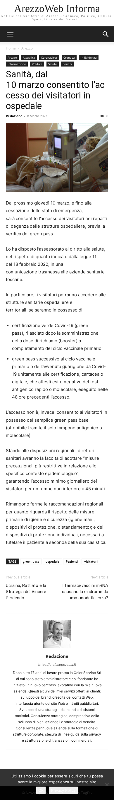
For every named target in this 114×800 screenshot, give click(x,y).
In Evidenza (89, 57)
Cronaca (69, 57)
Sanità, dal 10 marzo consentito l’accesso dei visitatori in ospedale (55, 90)
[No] (107, 784)
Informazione (17, 64)
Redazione (14, 116)
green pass (31, 561)
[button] (106, 34)
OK (41, 790)
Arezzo (27, 48)
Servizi (67, 64)
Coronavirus (49, 57)
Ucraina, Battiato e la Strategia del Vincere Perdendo (26, 591)
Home (11, 48)
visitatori (91, 561)
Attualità (29, 57)
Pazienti (72, 561)
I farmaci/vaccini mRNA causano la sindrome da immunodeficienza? (85, 591)
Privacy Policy (63, 790)
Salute (52, 64)
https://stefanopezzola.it (57, 665)
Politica (37, 64)
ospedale (52, 561)
